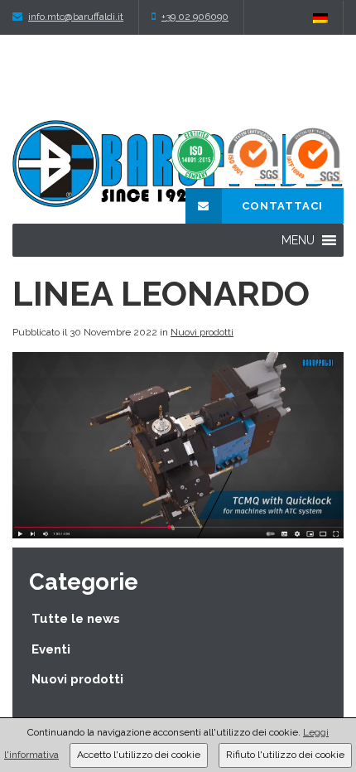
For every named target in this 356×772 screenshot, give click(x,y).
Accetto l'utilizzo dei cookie (138, 754)
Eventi (50, 649)
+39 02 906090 (195, 16)
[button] (298, 240)
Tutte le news (75, 618)
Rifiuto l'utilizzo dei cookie (285, 754)
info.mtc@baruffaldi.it (75, 16)
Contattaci (280, 206)
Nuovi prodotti (202, 332)
